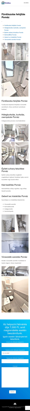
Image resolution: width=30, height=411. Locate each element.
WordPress (11, 407)
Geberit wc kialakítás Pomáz (12, 37)
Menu (27, 2)
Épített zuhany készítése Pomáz (13, 32)
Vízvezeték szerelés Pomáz (12, 39)
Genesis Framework (23, 406)
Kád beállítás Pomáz (10, 35)
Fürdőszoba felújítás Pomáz (12, 25)
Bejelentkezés (18, 407)
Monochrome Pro (14, 406)
